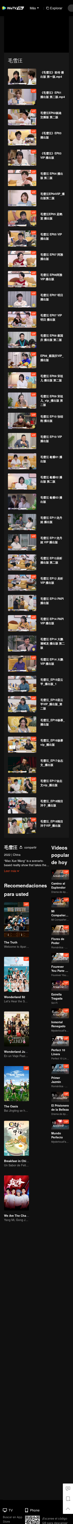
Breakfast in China (17, 1161)
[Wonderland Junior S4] (16, 1028)
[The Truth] (16, 919)
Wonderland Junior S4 (19, 1052)
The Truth (10, 942)
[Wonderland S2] (16, 974)
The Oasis (11, 1106)
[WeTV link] (13, 8)
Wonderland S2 (14, 997)
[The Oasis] (16, 1083)
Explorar (56, 8)
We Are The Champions (20, 1215)
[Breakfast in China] (16, 1138)
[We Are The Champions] (16, 1192)
